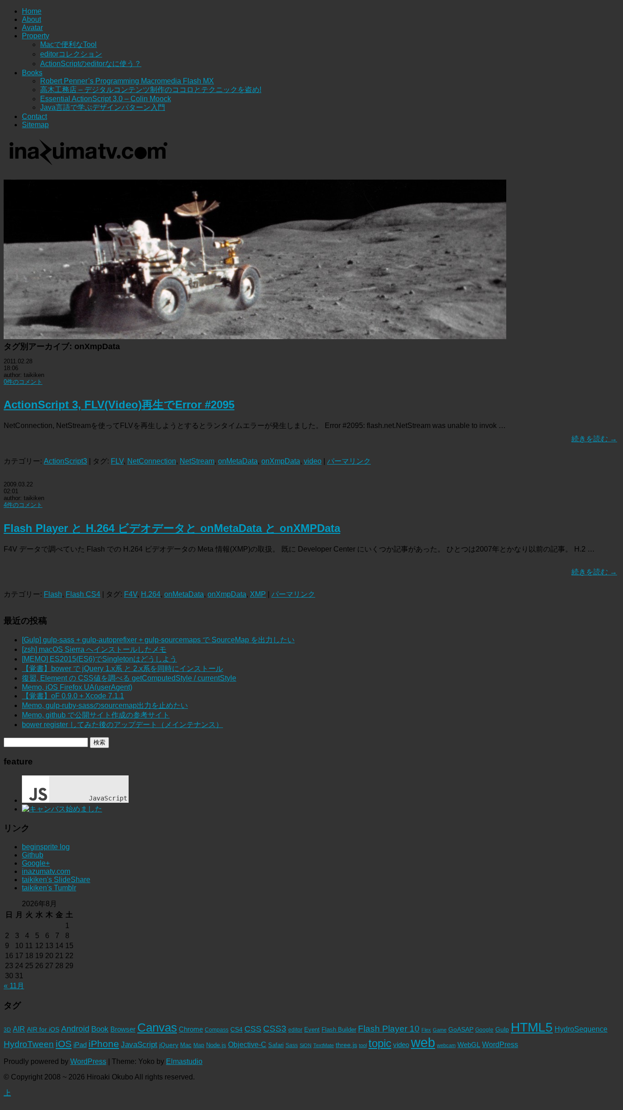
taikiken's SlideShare (56, 879)
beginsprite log (46, 847)
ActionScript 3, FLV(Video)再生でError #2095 (119, 404)
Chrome (191, 1029)
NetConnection (151, 461)
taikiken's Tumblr (49, 888)
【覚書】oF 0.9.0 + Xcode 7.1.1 (73, 696)
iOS (64, 1043)
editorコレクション (71, 54)
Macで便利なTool (68, 44)
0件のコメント (23, 381)
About (31, 19)
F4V (130, 594)
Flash (53, 594)
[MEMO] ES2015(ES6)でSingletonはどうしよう (99, 659)
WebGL (468, 1044)
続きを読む (594, 439)
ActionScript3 (65, 461)
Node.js (216, 1045)
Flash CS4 (83, 594)
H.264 (151, 594)
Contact (34, 116)
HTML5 (532, 1027)
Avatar (32, 27)
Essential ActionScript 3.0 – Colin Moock (105, 99)
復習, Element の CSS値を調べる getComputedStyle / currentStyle (129, 678)
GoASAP (460, 1029)
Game (439, 1030)
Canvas (157, 1027)
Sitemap (35, 125)
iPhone (103, 1043)
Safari (276, 1045)
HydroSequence (581, 1029)
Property (35, 36)
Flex (426, 1030)
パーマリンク (349, 461)
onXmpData (280, 461)
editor (295, 1030)
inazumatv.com (46, 871)
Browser (122, 1029)
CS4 (236, 1029)
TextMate (323, 1045)
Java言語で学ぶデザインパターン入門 (102, 107)
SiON (306, 1045)
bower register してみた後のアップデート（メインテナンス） (122, 724)
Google (484, 1030)
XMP (258, 594)
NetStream (197, 461)
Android (75, 1028)
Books (32, 73)
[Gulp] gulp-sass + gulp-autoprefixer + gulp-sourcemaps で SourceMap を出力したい (158, 640)
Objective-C (247, 1044)
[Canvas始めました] (62, 809)
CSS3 (274, 1028)
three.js (346, 1045)
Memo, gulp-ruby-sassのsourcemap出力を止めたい (105, 705)
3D (7, 1030)
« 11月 (14, 986)
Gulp (502, 1029)
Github (32, 855)
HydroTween (29, 1044)
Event (312, 1029)
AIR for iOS (43, 1029)
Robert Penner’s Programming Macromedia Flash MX (127, 81)
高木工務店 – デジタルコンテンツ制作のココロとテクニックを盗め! (150, 89)
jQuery (168, 1045)
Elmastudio (184, 1061)
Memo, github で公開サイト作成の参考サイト (96, 715)
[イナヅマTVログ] (87, 161)
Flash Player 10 (389, 1028)
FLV (117, 461)
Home (32, 11)
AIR (19, 1029)
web (423, 1042)
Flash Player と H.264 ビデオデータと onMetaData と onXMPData (172, 528)
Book (100, 1029)
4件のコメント (23, 504)
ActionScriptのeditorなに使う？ (90, 63)
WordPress (500, 1044)
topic (380, 1043)
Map (198, 1045)
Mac (186, 1045)
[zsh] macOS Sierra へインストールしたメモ (94, 649)
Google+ (36, 863)
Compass (216, 1030)
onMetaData (238, 461)
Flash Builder (339, 1029)
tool (363, 1045)
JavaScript (139, 1044)
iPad (80, 1044)
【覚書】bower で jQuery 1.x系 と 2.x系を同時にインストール (122, 668)
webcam (446, 1045)
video (313, 461)
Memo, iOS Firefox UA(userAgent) (77, 687)
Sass (292, 1045)
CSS (252, 1028)
